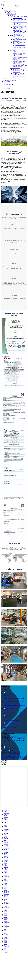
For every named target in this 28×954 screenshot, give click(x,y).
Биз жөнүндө (7, 81)
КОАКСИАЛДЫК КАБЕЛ (16, 35)
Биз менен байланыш (9, 84)
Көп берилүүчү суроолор (10, 80)
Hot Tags (8, 753)
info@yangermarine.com (20, 737)
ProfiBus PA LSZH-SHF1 (19, 73)
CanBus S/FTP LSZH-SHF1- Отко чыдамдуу (20, 71)
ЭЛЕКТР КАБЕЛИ (11, 11)
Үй (4, 8)
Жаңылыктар (7, 78)
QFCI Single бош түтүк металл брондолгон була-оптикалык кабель (19, 61)
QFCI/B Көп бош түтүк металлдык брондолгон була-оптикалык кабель (20, 65)
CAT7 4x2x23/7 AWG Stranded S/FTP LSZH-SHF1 (20, 30)
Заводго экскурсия (11, 82)
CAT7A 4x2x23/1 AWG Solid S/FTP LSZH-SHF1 (20, 28)
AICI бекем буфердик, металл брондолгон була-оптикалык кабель (19, 53)
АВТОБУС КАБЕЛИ (15, 68)
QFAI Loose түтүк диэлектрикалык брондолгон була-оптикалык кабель (20, 57)
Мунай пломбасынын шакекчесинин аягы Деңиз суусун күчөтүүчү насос (14, 757)
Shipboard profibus (17, 754)
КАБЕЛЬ (9, 12)
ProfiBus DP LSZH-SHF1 (19, 74)
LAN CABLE (13, 15)
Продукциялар (7, 10)
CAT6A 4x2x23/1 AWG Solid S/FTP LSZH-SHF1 (20, 22)
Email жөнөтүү (4, 761)
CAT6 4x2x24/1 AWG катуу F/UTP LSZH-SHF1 (19, 20)
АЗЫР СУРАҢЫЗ (5, 742)
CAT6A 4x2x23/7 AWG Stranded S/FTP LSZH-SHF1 (20, 25)
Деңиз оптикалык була (6, 754)
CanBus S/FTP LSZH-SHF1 (19, 69)
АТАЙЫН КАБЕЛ (11, 14)
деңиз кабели (12, 758)
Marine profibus (4, 758)
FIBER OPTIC (13, 50)
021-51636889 (11, 736)
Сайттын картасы (15, 753)
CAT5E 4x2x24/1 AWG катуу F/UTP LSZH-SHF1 (20, 17)
